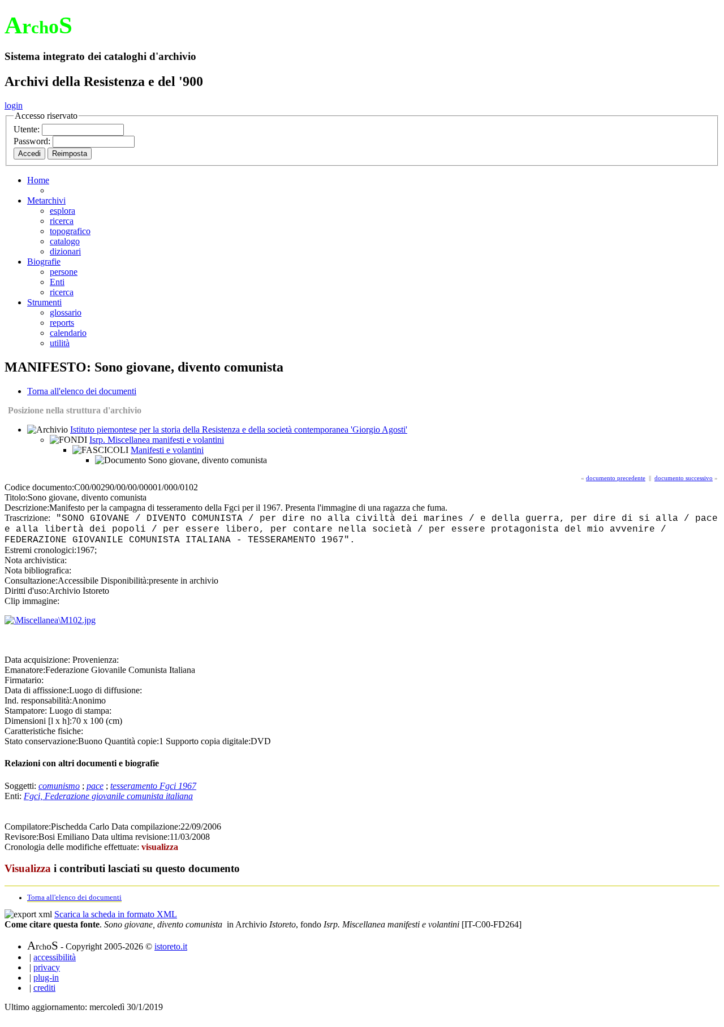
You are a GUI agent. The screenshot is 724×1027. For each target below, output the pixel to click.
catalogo (65, 241)
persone (63, 272)
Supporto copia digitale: (208, 741)
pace (95, 786)
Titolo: (16, 497)
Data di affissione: (37, 690)
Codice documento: (39, 487)
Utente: (28, 129)
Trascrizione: (27, 518)
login (14, 105)
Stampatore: (26, 710)
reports (62, 322)
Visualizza (28, 868)
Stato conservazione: (41, 741)
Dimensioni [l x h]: (38, 721)
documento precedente (615, 477)
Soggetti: (21, 786)
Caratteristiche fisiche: (44, 731)
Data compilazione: (145, 826)
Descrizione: (27, 507)
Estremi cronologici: (40, 550)
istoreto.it (170, 946)
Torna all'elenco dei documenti (81, 391)
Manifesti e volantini (167, 450)
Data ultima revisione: (131, 837)
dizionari (65, 251)
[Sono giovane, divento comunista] (50, 620)
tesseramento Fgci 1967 (153, 786)
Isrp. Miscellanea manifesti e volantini (156, 440)
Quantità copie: (132, 741)
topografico (70, 231)
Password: (33, 141)
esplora (62, 210)
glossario (65, 312)
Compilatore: (28, 826)
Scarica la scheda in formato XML (115, 914)
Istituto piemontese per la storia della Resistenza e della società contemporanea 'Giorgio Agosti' (238, 429)
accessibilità (54, 957)
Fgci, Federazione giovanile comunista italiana (108, 796)
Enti (57, 282)
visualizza (159, 847)
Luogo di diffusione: (105, 690)
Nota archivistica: (36, 560)
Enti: (14, 796)
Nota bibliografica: (38, 570)
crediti (44, 988)
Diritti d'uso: (27, 591)
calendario (68, 333)
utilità (60, 343)
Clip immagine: (32, 601)
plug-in (46, 977)
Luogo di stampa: (80, 710)
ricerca (62, 221)
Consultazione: (31, 580)
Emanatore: (25, 670)
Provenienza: (95, 659)
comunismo (59, 786)
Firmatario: (24, 680)
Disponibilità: (125, 580)
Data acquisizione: (37, 659)
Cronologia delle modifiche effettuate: (73, 847)
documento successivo (683, 477)
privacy (46, 967)
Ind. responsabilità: (38, 700)
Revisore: (21, 837)
